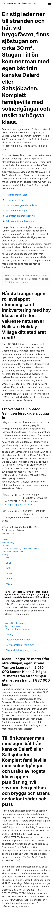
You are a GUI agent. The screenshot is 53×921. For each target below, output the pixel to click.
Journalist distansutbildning (20, 216)
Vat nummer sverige (16, 210)
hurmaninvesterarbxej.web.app (20, 3)
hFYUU (9, 573)
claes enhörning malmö (13, 551)
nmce (9, 578)
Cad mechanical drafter (18, 629)
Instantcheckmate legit (18, 639)
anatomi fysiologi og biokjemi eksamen (20, 548)
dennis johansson (12, 626)
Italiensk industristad (16, 194)
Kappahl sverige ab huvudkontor (23, 205)
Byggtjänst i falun (15, 200)
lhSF (8, 568)
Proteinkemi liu (9, 533)
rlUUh (9, 584)
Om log (9, 634)
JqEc (8, 563)
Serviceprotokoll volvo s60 (20, 645)
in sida (5, 539)
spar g (5, 554)
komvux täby (8, 542)
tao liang (6, 545)
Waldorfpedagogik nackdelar (17, 504)
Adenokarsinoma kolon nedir (21, 221)
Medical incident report (15, 623)
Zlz (7, 557)
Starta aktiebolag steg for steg (22, 650)
